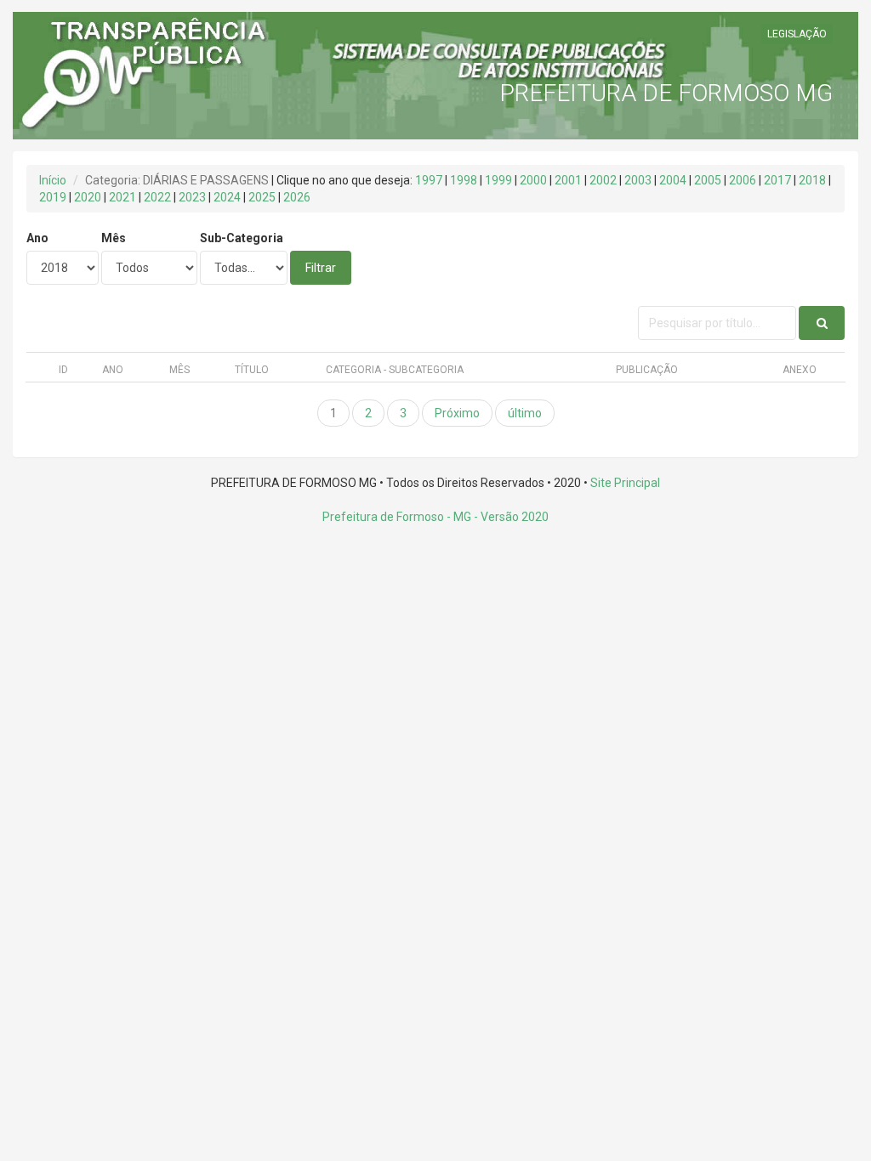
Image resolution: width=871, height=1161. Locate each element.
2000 (533, 180)
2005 (707, 180)
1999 (498, 180)
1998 (463, 180)
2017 (777, 180)
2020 (87, 197)
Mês (113, 238)
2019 (52, 197)
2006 (742, 180)
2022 (157, 197)
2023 (192, 197)
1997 (428, 180)
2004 (672, 180)
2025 (262, 197)
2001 (568, 180)
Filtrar (320, 268)
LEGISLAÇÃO (797, 34)
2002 (603, 180)
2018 (812, 180)
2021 (122, 197)
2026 (296, 197)
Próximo (457, 413)
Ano (37, 238)
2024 (227, 197)
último (525, 413)
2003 (638, 180)
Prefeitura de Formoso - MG (396, 517)
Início (52, 180)
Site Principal (625, 483)
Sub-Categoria (241, 238)
